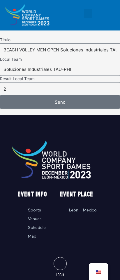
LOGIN (60, 274)
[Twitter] (60, 263)
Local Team (11, 59)
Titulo (5, 39)
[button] (88, 13)
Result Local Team (17, 78)
